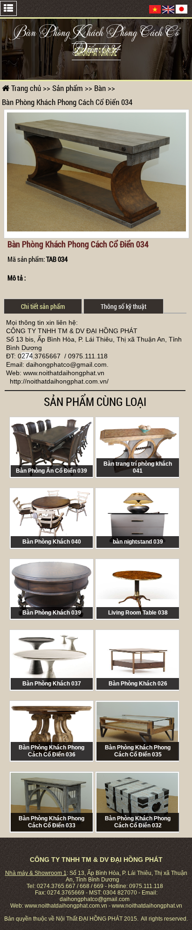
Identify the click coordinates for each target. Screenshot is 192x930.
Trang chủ (25, 88)
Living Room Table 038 (138, 612)
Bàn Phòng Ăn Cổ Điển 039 (51, 471)
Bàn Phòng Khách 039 (51, 612)
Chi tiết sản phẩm (43, 306)
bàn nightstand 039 (138, 541)
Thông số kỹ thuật (123, 306)
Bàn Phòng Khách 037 (51, 683)
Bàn (100, 88)
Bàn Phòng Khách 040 (51, 541)
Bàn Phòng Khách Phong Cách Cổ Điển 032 (138, 822)
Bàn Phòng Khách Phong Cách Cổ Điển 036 (51, 751)
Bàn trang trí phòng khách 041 (137, 467)
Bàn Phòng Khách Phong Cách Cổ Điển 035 (138, 751)
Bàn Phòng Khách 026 (138, 683)
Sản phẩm (67, 88)
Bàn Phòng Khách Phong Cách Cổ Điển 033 (51, 822)
